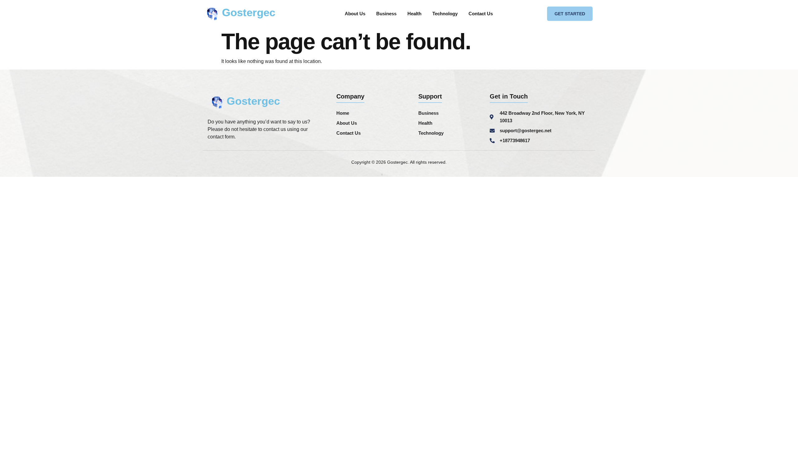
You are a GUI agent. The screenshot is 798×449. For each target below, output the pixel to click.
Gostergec (248, 12)
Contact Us (481, 13)
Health (414, 13)
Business (386, 13)
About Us (355, 13)
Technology (445, 13)
